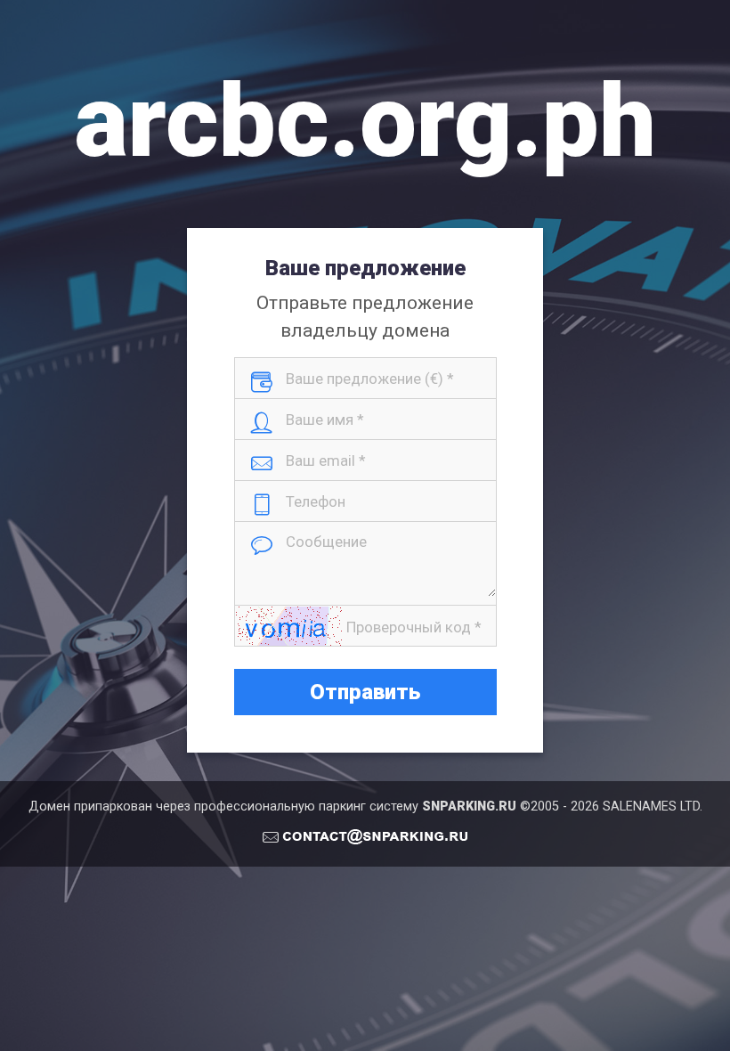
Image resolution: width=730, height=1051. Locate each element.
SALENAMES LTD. (652, 806)
